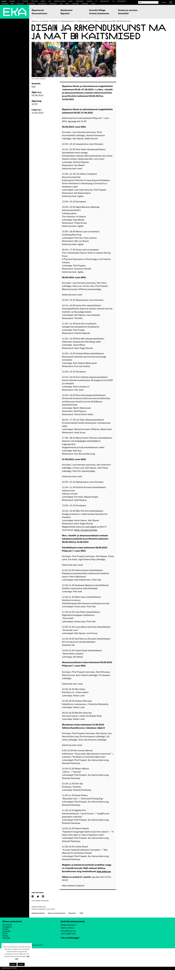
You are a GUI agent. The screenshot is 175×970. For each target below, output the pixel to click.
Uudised (4, 1)
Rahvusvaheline (104, 1)
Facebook (7, 925)
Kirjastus (89, 1)
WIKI (50, 1)
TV (18, 1)
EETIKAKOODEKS (121, 1)
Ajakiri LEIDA (53, 3)
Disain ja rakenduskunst (56, 913)
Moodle (43, 1)
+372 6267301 (68, 933)
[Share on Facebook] (32, 896)
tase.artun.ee (104, 871)
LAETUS (93, 3)
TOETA (67, 3)
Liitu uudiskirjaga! (70, 937)
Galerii (71, 1)
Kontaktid (123, 13)
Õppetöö (65, 13)
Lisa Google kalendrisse (40, 901)
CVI (113, 1)
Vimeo (5, 936)
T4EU (61, 3)
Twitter (5, 929)
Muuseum (25, 1)
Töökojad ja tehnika (59, 1)
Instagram (7, 927)
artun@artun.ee (68, 930)
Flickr (5, 933)
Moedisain (72, 913)
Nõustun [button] (13, 964)
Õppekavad (38, 10)
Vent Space (5, 3)
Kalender (12, 1)
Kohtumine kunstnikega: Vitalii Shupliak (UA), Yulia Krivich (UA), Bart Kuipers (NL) (23, 968)
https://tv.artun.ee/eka (85, 530)
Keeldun (21, 964)
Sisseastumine (39, 13)
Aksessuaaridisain (38, 913)
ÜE (96, 1)
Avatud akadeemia (99, 13)
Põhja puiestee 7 (69, 925)
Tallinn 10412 (67, 927)
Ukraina (74, 3)
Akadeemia (66, 10)
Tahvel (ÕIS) (34, 1)
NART (12, 3)
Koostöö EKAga (97, 10)
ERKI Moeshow (42, 3)
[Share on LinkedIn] (43, 896)
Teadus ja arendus (128, 10)
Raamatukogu (79, 1)
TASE (81, 913)
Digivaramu (85, 3)
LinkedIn (6, 931)
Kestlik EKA (20, 3)
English (164, 2)
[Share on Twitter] (37, 896)
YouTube (6, 938)
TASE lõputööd (31, 3)
